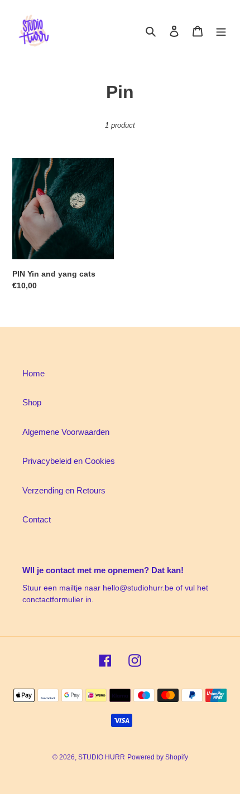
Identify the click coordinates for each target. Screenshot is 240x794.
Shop (31, 402)
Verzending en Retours (63, 490)
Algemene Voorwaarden (65, 432)
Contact (36, 519)
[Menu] (221, 31)
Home (33, 373)
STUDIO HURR (101, 757)
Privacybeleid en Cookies (68, 461)
